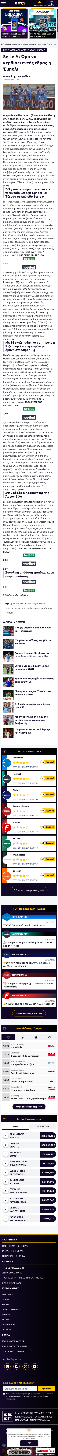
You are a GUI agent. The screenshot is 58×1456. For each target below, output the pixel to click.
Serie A (42, 603)
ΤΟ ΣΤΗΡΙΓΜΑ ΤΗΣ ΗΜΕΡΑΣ (15, 1245)
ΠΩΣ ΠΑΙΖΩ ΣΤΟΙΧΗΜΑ (13, 1351)
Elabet (16, 789)
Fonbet (16, 822)
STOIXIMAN (7, 1294)
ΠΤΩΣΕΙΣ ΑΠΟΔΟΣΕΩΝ (13, 1267)
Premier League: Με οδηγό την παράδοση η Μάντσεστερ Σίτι (32, 654)
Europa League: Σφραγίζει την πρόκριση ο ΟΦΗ (32, 667)
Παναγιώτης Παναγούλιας (16, 76)
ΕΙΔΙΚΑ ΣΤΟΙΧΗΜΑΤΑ (12, 1272)
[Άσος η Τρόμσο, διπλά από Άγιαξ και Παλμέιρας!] (8, 631)
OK (29, 1443)
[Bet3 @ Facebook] (16, 1366)
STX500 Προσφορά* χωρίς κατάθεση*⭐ (24, 925)
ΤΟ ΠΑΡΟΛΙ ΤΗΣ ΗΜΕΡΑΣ (14, 1256)
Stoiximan (18, 757)
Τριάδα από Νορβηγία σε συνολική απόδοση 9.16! (34, 680)
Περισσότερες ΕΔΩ (26, 1013)
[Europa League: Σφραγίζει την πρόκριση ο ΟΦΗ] (8, 669)
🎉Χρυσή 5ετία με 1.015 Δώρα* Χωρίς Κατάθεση (28, 1003)
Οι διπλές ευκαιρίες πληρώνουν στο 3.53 (32, 705)
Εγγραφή (46, 1388)
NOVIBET (6, 1299)
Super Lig (9, 608)
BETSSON (6, 1329)
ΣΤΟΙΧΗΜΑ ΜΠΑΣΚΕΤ (12, 1282)
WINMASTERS (8, 1324)
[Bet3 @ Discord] (7, 1366)
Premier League (31, 603)
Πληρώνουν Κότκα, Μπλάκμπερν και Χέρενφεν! (33, 731)
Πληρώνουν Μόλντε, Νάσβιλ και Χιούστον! (33, 642)
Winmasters (19, 854)
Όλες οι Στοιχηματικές (26, 890)
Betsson (17, 870)
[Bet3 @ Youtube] (35, 1366)
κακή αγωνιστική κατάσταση (39, 608)
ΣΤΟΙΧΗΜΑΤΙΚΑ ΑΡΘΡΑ (13, 1341)
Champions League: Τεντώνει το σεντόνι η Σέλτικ (33, 693)
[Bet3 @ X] (25, 1366)
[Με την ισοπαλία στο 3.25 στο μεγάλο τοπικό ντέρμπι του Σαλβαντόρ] (8, 720)
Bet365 (17, 838)
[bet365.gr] (29, 258)
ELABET (5, 1304)
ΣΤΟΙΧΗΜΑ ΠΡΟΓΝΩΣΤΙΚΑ (12, 44)
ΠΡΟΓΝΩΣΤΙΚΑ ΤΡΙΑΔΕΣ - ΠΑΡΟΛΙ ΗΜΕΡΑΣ (35, 44)
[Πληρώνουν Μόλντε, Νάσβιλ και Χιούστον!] (8, 644)
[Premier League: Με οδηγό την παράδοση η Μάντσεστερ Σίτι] (8, 656)
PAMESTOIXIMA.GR (11, 1309)
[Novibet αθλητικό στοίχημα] (29, 267)
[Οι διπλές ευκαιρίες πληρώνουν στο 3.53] (8, 707)
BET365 (5, 1319)
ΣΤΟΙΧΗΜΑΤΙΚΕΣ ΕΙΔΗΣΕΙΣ (14, 1346)
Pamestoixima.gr (21, 806)
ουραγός (9, 612)
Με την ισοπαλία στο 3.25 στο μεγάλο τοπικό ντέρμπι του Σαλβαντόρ (31, 720)
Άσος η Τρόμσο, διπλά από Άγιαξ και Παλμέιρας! (33, 629)
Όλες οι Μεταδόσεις (26, 1106)
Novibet (17, 773)
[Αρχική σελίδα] (2, 44)
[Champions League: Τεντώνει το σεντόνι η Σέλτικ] (8, 695)
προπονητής (20, 608)
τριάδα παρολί (16, 603)
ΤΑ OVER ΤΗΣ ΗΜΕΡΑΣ (12, 1250)
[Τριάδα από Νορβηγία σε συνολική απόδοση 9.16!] (8, 682)
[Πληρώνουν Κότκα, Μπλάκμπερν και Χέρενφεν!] (8, 733)
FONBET (6, 1314)
